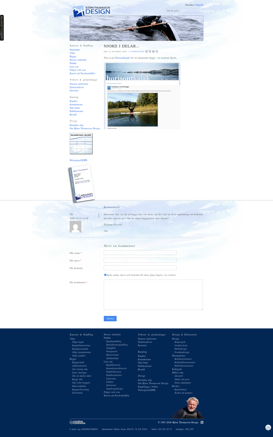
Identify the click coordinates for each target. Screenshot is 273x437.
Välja (72, 53)
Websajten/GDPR (78, 160)
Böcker (175, 386)
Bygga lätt (77, 379)
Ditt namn (75, 253)
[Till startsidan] (91, 12)
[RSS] (202, 422)
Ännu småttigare (182, 382)
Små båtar (75, 107)
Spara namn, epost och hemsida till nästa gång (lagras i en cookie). (141, 274)
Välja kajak (78, 342)
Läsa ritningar (79, 372)
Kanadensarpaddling (117, 344)
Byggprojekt (78, 362)
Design (175, 338)
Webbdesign (180, 348)
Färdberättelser (114, 375)
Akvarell (178, 375)
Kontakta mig (76, 125)
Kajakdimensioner (81, 345)
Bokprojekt (180, 342)
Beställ (73, 114)
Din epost (75, 260)
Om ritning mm (79, 369)
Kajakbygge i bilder (82, 144)
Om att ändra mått (81, 375)
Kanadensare (76, 104)
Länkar (109, 381)
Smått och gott (181, 379)
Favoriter (74, 90)
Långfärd (110, 347)
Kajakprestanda (80, 348)
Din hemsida (76, 268)
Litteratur (111, 378)
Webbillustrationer (184, 365)
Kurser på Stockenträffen (82, 73)
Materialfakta (79, 386)
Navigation (111, 351)
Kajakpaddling (113, 341)
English (199, 4)
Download (77, 392)
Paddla (73, 63)
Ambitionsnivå (79, 365)
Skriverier (111, 385)
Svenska (189, 4)
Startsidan (75, 49)
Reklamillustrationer (184, 362)
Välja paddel (78, 355)
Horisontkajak (122, 57)
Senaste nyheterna (79, 83)
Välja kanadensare (81, 352)
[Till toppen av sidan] (268, 428)
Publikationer (76, 111)
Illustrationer (178, 355)
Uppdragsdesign (114, 388)
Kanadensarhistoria (116, 368)
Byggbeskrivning (80, 389)
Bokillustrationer (183, 358)
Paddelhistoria (113, 371)
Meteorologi (112, 354)
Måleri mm (177, 372)
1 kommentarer (136, 51)
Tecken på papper (183, 392)
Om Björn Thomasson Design (85, 128)
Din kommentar (77, 282)
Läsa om (74, 66)
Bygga (73, 56)
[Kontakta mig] (82, 184)
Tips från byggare (81, 382)
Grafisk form (180, 345)
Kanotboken (180, 389)
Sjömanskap (112, 358)
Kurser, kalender (78, 59)
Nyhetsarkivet (77, 87)
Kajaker (74, 101)
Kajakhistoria (113, 364)
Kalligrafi (177, 369)
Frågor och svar (78, 69)
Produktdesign (181, 352)
